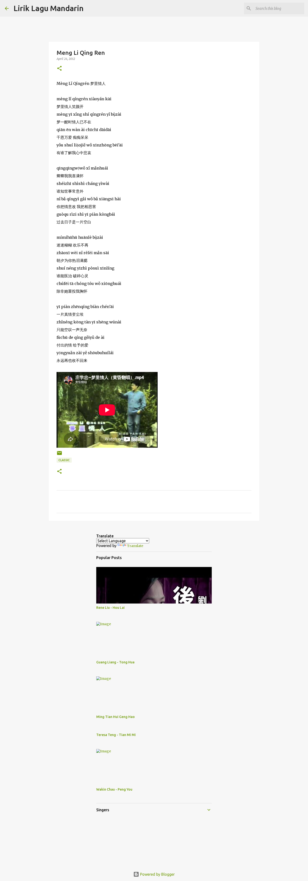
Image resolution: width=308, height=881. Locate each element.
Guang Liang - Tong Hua (115, 662)
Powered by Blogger (157, 874)
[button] (59, 68)
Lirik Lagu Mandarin (48, 8)
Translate (135, 546)
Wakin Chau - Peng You (114, 789)
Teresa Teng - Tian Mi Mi (116, 735)
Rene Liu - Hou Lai (110, 608)
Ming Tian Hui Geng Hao (115, 717)
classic (64, 460)
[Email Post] (59, 454)
